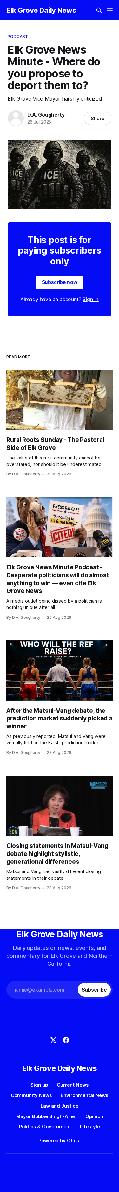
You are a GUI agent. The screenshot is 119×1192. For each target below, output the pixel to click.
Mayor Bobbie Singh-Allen (46, 1116)
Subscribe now (59, 282)
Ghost (74, 1141)
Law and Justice (59, 1106)
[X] (53, 1040)
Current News (73, 1085)
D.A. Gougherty (45, 115)
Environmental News (84, 1095)
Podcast (18, 36)
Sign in (91, 299)
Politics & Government (45, 1126)
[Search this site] (99, 10)
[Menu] (110, 10)
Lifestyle (90, 1126)
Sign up (39, 1085)
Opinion (94, 1116)
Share (97, 118)
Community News (31, 1095)
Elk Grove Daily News (41, 10)
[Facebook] (66, 1040)
